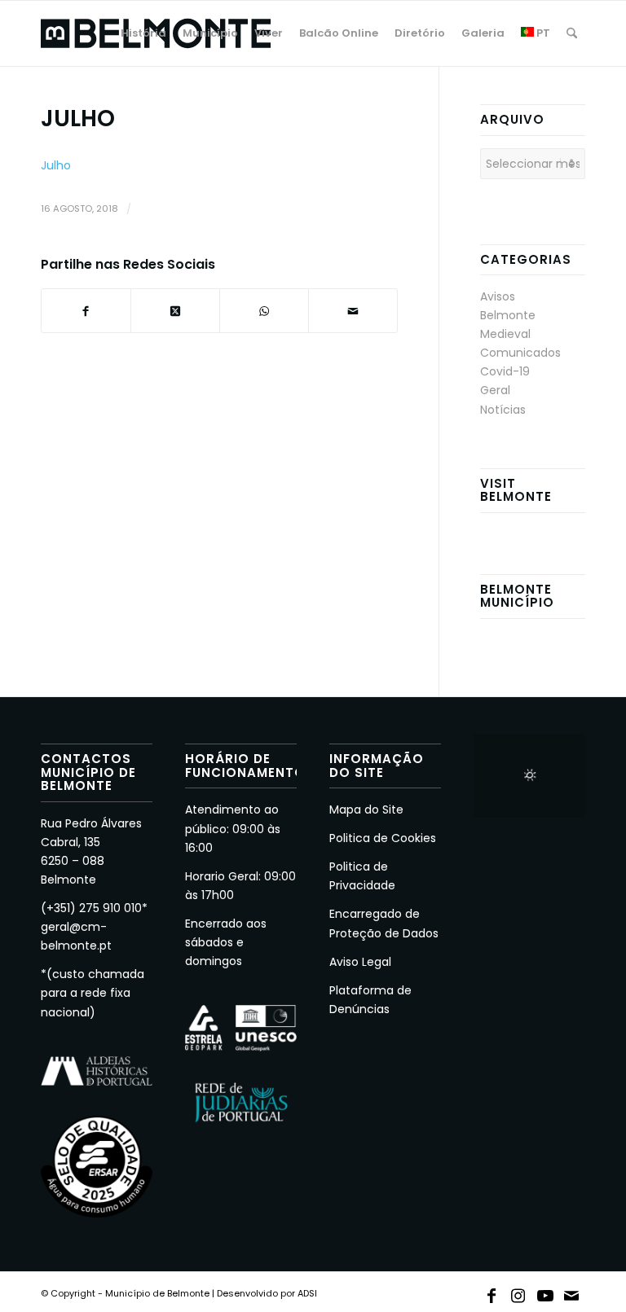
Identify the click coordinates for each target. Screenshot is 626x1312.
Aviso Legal (360, 962)
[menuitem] (143, 33)
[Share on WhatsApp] (264, 310)
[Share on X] (175, 310)
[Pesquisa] (571, 33)
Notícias (503, 409)
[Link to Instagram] (518, 1292)
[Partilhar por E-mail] (353, 310)
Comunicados (520, 352)
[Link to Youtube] (545, 1292)
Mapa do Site (366, 809)
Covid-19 (505, 371)
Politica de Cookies (382, 838)
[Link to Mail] (572, 1292)
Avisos (497, 296)
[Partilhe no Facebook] (86, 310)
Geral (495, 390)
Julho (56, 165)
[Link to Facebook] (491, 1292)
